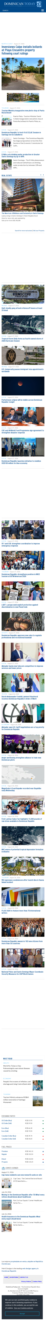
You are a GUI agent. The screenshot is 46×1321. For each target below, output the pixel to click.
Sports (5, 633)
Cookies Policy (37, 1281)
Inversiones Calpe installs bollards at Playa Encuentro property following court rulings (22, 50)
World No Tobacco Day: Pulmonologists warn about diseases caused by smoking (16, 1068)
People (4, 694)
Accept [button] (22, 1313)
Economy (5, 724)
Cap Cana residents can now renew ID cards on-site (22, 1175)
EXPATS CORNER (12, 1168)
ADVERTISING (14, 1277)
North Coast (7, 44)
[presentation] (41, 174)
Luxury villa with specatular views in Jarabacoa (18, 213)
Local (4, 130)
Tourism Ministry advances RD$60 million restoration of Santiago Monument (16, 1099)
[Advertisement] (21, 23)
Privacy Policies (26, 1281)
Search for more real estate (23, 230)
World (4, 305)
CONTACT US (24, 1277)
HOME (6, 1277)
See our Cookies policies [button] (23, 1308)
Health (6, 1063)
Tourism (5, 108)
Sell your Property (38, 230)
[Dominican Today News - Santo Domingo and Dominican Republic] (23, 4)
